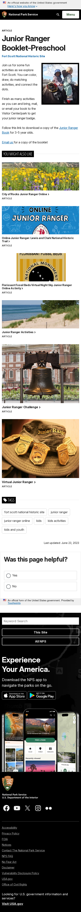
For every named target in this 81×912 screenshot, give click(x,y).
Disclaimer (8, 867)
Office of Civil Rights (14, 884)
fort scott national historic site (24, 512)
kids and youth (14, 529)
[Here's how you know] (40, 4)
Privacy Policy (10, 833)
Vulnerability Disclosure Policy (20, 873)
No (14, 586)
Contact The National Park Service (23, 850)
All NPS (40, 641)
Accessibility (9, 827)
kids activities (57, 521)
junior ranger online (17, 521)
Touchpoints (14, 603)
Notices (6, 844)
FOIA (5, 839)
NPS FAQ (7, 856)
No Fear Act (9, 861)
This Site (40, 632)
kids (39, 521)
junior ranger (59, 512)
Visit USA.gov (12, 904)
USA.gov (7, 878)
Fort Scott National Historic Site (23, 56)
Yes (14, 575)
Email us (8, 142)
